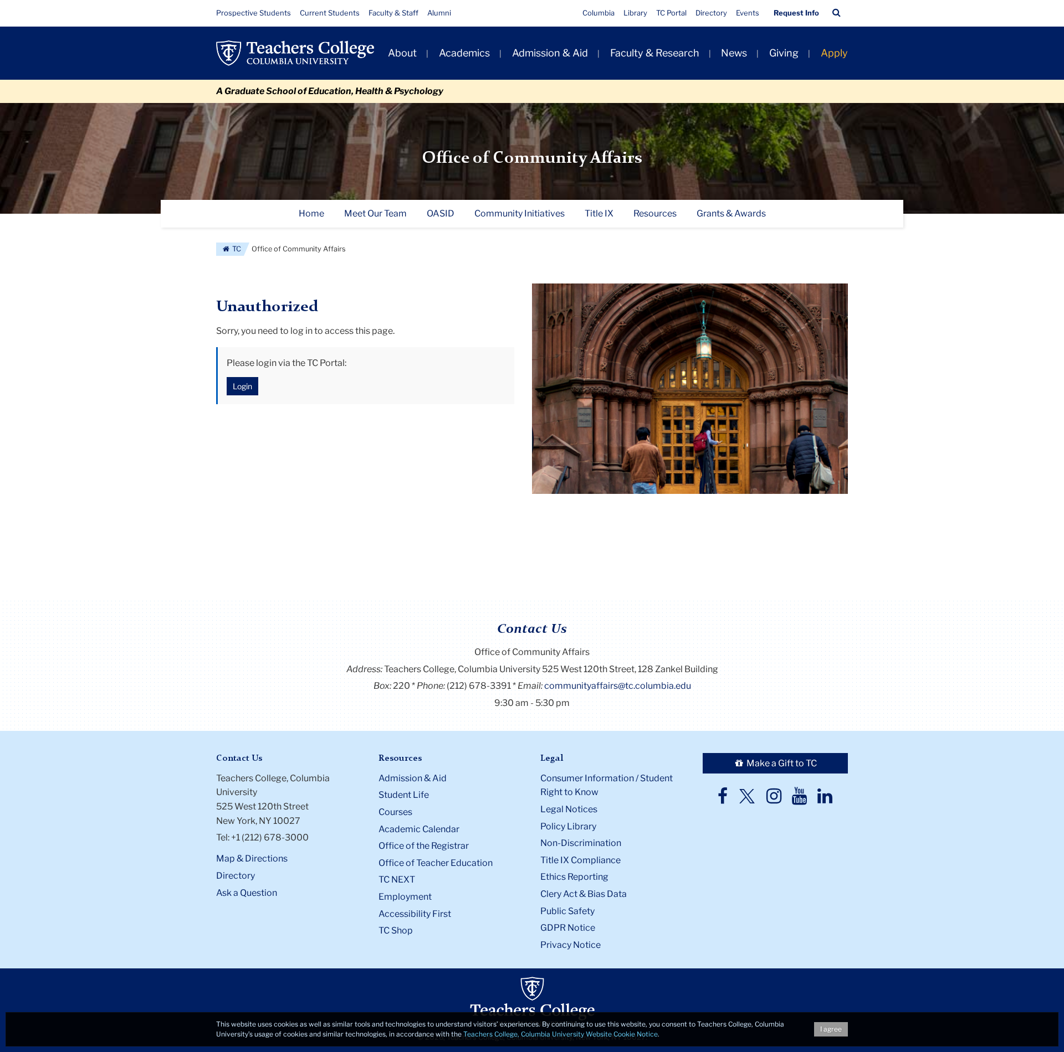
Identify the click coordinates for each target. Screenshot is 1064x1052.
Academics (464, 53)
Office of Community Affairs (532, 158)
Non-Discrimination (580, 843)
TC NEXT (396, 879)
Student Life (403, 795)
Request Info (796, 12)
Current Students (330, 12)
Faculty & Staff (393, 12)
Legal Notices (568, 809)
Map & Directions (252, 858)
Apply (834, 53)
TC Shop (395, 930)
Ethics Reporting (574, 876)
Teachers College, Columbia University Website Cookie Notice (560, 1034)
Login (242, 386)
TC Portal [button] (671, 12)
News (734, 53)
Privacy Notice (570, 945)
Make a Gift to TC (781, 763)
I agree (831, 1029)
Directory (711, 12)
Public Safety (567, 911)
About (402, 53)
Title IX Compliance (580, 860)
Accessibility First (414, 914)
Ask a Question (246, 893)
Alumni (439, 12)
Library (635, 12)
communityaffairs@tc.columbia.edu (617, 685)
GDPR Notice (567, 927)
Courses (395, 812)
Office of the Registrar (423, 845)
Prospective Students (253, 12)
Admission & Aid (550, 53)
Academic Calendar (418, 829)
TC (236, 249)
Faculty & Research (654, 53)
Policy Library (568, 826)
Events (747, 12)
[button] (836, 12)
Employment (405, 896)
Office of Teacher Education (435, 863)
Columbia (598, 12)
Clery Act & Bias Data (583, 894)
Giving (784, 53)
